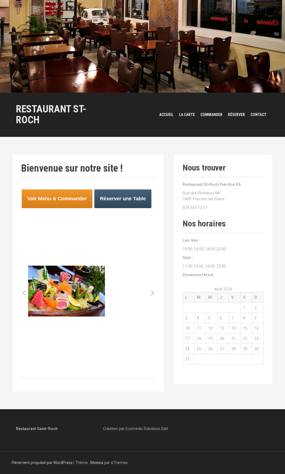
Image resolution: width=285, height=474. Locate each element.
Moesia (96, 462)
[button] (24, 292)
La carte (187, 114)
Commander (211, 114)
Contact (258, 114)
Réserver (236, 114)
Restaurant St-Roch (51, 114)
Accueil (166, 114)
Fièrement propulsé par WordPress (42, 462)
